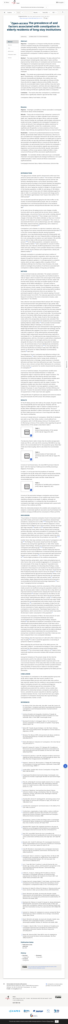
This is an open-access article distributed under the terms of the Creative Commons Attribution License (42, 967)
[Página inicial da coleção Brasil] (7, 999)
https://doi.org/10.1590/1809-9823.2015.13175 (31, 18)
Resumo (36, 12)
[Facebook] (17, 1003)
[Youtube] (19, 1003)
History (9, 57)
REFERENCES (10, 51)
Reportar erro (66, 364)
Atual (18, 12)
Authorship (23, 36)
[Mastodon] (14, 1003)
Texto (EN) (45, 12)
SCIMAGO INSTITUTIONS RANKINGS (38, 36)
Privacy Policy (50, 1021)
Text (9, 48)
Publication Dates (12, 54)
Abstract (10, 41)
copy (45, 18)
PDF (54, 12)
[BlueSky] (13, 1003)
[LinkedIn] (16, 1003)
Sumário (9, 12)
